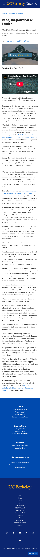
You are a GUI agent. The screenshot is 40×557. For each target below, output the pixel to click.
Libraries (20, 460)
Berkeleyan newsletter (20, 445)
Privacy (20, 525)
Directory (20, 515)
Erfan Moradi (10, 41)
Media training (20, 414)
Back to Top (33, 553)
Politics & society (8, 14)
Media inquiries (20, 448)
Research (19, 14)
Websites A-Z (20, 513)
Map (20, 518)
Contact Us (20, 510)
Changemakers (20, 429)
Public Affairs (23, 41)
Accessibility (20, 520)
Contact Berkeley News (20, 417)
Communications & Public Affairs (20, 465)
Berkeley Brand (20, 467)
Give (20, 503)
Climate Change (20, 431)
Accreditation (20, 505)
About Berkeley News (20, 409)
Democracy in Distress (20, 434)
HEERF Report (20, 508)
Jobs (20, 500)
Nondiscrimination (20, 523)
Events (20, 498)
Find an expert (20, 412)
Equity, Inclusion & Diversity (20, 462)
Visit (20, 495)
